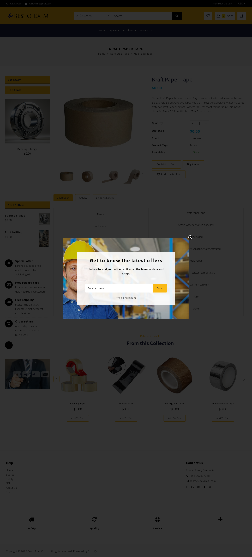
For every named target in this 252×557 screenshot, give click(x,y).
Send (160, 288)
